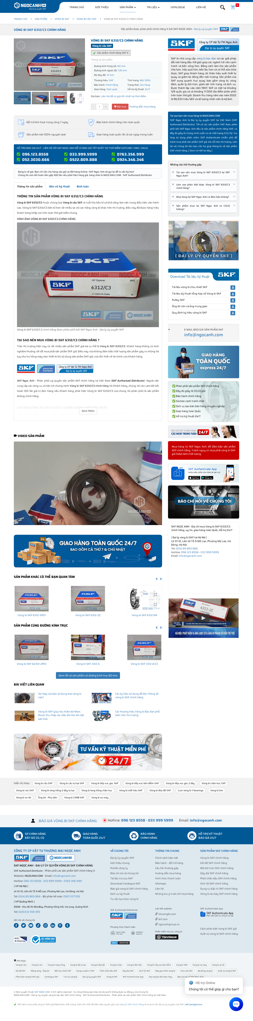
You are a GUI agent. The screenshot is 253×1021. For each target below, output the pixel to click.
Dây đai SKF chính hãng (214, 873)
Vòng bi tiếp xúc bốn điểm (159, 964)
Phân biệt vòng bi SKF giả (27, 976)
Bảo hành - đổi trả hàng (169, 863)
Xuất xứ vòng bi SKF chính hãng (219, 934)
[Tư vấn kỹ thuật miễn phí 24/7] (88, 752)
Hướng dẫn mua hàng (142, 106)
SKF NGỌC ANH (42, 992)
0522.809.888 (83, 159)
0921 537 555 (71, 896)
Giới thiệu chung (120, 863)
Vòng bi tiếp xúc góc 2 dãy (180, 783)
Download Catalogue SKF (125, 883)
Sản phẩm (127, 7)
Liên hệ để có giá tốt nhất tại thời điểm (123, 96)
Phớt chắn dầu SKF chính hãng (218, 878)
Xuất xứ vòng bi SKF (227, 970)
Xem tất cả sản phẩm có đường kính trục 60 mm (88, 675)
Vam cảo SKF (186, 970)
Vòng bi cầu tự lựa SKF (71, 783)
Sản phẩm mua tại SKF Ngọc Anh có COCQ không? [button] (201, 207)
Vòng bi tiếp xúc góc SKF (104, 783)
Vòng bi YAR (181, 964)
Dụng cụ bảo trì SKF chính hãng (219, 889)
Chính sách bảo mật (166, 858)
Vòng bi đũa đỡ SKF (160, 790)
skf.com (162, 919)
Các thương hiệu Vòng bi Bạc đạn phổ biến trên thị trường (137, 713)
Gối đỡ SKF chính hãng (213, 863)
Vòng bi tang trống (56, 964)
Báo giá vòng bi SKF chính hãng (129, 889)
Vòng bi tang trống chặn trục (96, 790)
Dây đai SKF (128, 970)
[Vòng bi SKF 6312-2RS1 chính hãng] (31, 598)
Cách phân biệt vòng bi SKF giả (218, 929)
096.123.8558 (35, 154)
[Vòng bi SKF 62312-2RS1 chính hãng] (31, 647)
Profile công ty (119, 868)
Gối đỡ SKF (21, 970)
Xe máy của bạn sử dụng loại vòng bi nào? (59, 696)
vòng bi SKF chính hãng (131, 1004)
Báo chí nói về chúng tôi (124, 873)
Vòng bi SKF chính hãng (214, 858)
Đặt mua (121, 106)
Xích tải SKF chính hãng (214, 883)
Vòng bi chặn (116, 964)
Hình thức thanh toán (168, 878)
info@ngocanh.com (203, 334)
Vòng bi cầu (21, 964)
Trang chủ (76, 7)
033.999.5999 (83, 154)
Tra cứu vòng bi (70, 976)
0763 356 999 (73, 881)
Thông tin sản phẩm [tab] (29, 186)
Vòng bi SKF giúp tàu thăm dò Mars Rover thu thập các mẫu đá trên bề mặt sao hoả (61, 715)
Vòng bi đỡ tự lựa (78, 964)
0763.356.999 (130, 154)
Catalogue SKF (51, 976)
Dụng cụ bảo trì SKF (85, 970)
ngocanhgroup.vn (169, 924)
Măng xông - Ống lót (40, 970)
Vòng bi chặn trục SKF (214, 783)
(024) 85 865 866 (187, 548)
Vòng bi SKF (62, 19)
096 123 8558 (189, 552)
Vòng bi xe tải (23, 797)
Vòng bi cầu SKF (86, 19)
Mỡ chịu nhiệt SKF (63, 970)
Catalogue (178, 7)
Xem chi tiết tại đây (200, 150)
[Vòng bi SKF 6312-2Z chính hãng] (88, 598)
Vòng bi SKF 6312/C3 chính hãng (40, 29)
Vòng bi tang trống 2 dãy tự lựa (58, 790)
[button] (222, 7)
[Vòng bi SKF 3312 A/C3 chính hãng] (144, 647)
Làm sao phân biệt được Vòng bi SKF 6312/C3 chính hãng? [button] (201, 186)
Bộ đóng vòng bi (205, 970)
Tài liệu (152, 7)
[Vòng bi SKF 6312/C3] (88, 275)
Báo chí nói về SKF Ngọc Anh (190, 976)
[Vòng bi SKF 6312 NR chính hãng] (144, 598)
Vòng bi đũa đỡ (98, 964)
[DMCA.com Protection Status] (120, 942)
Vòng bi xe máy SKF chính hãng (219, 894)
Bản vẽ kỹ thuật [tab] (59, 186)
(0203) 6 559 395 (29, 912)
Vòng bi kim (216, 790)
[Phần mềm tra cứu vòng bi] (166, 937)
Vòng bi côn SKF (25, 790)
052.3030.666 (35, 159)
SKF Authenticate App (133, 976)
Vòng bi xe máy (100, 797)
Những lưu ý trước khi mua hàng (174, 894)
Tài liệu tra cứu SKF (121, 878)
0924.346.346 (130, 159)
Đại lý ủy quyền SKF (122, 858)
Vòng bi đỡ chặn (134, 964)
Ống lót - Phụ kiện (47, 797)
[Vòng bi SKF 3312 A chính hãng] (88, 647)
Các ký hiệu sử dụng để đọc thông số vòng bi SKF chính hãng (137, 696)
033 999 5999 (210, 552)
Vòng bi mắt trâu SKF (131, 790)
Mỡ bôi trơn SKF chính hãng (216, 868)
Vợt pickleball (177, 909)
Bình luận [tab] (83, 186)
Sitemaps (160, 883)
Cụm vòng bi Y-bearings (190, 790)
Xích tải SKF (144, 970)
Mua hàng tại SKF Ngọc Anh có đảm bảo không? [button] (201, 197)
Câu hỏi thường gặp (166, 868)
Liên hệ (201, 7)
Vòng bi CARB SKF (74, 797)
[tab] (203, 174)
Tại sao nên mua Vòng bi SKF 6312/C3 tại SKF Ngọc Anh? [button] (201, 174)
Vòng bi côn (37, 964)
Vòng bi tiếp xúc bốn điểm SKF (142, 783)
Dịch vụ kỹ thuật (120, 894)
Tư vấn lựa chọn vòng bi (124, 899)
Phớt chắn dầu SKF (108, 970)
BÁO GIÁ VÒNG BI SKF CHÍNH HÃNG (68, 821)
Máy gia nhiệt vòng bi (165, 970)
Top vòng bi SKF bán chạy (160, 976)
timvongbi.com (167, 914)
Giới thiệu (102, 7)
